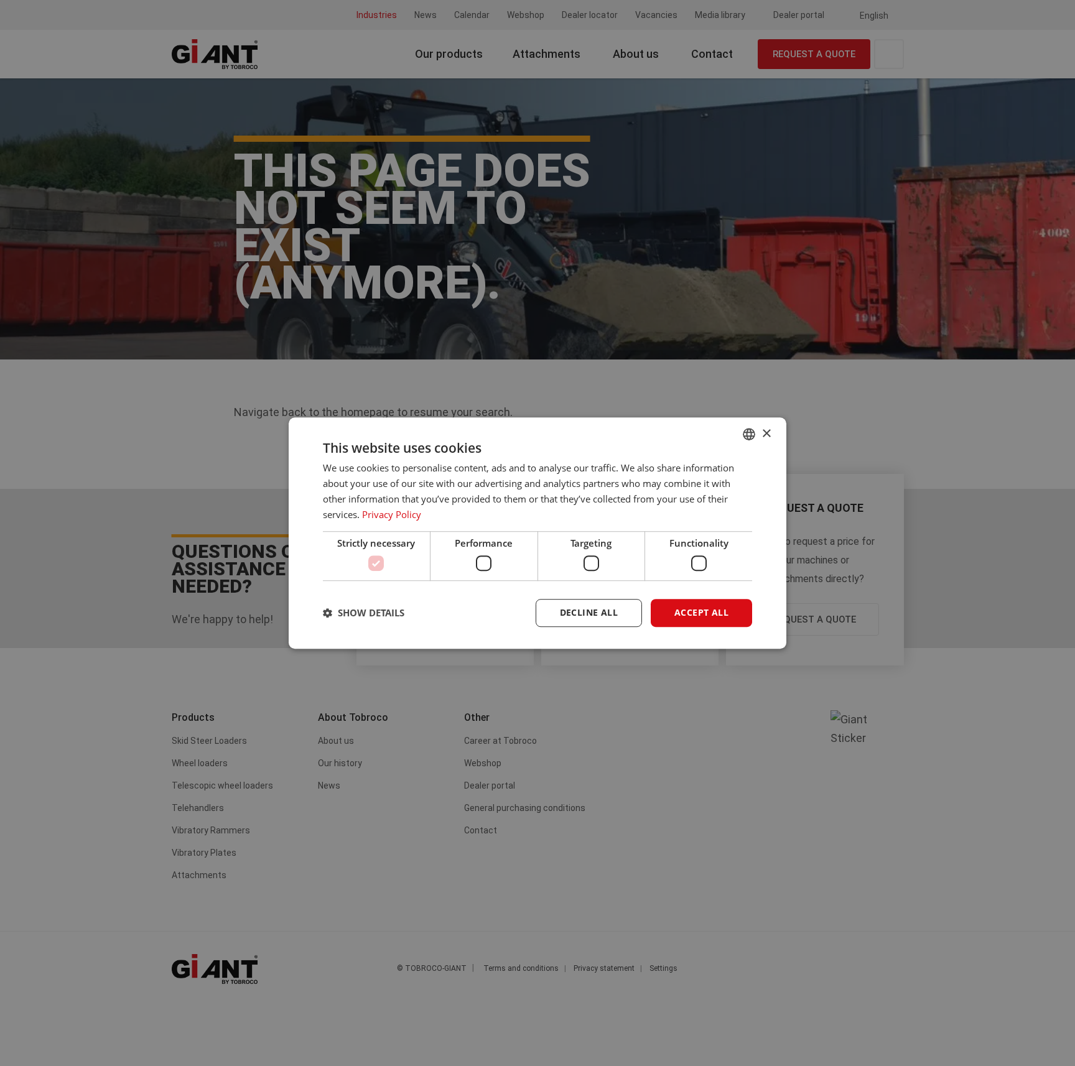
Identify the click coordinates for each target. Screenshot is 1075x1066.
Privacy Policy (391, 514)
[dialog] (537, 533)
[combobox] (749, 434)
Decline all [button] (589, 612)
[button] (363, 612)
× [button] (766, 433)
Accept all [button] (701, 612)
